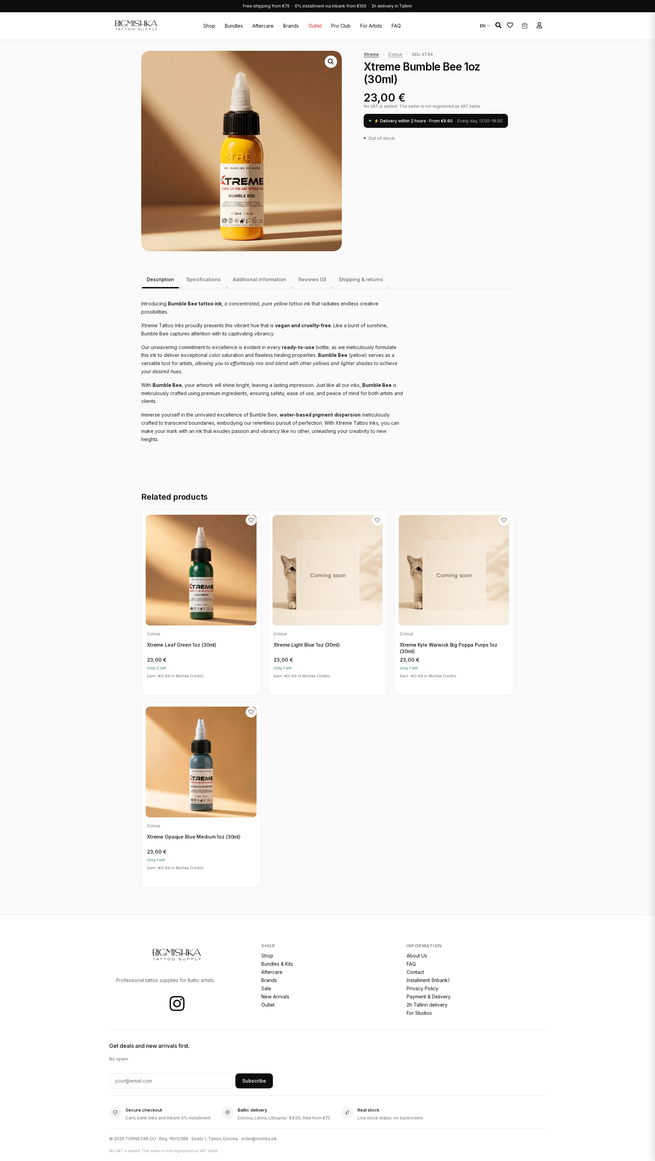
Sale (266, 988)
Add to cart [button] (201, 685)
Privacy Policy (422, 988)
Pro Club (341, 26)
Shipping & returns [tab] (361, 279)
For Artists (371, 26)
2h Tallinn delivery (427, 1005)
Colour (395, 54)
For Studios (419, 1013)
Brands (291, 26)
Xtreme (371, 54)
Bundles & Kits (277, 964)
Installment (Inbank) (428, 980)
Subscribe (254, 1081)
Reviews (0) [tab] (312, 279)
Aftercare (263, 26)
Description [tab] (160, 279)
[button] (498, 25)
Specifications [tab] (203, 279)
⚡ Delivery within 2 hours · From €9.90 (438, 120)
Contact (415, 972)
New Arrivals (275, 996)
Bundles (234, 26)
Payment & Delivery (429, 996)
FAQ (396, 26)
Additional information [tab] (259, 279)
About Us (417, 956)
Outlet (315, 26)
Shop (209, 26)
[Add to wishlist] (251, 520)
